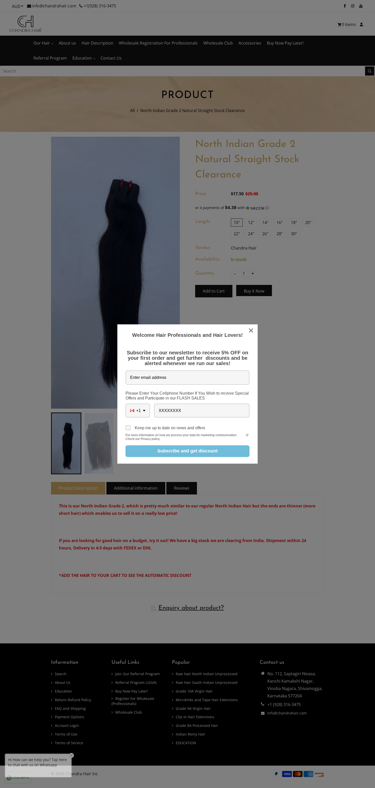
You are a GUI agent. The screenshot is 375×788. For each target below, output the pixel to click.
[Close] (251, 330)
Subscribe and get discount (187, 450)
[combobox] (138, 411)
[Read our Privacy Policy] (247, 436)
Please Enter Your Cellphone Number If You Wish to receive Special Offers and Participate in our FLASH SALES (187, 395)
